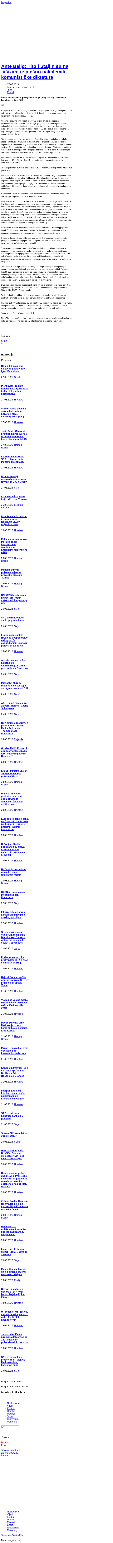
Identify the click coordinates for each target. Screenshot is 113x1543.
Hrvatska (18, 399)
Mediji (17, 1280)
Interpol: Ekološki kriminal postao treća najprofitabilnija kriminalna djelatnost (13, 1094)
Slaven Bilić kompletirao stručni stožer (14, 1134)
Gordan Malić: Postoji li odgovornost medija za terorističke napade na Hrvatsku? (14, 752)
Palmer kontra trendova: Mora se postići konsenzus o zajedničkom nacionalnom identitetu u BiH (14, 546)
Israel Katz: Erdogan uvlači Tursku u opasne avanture (14, 1252)
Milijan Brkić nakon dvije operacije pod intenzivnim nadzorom (14, 1051)
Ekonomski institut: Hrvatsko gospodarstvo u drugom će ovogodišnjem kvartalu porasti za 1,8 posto (14, 640)
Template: (6, 1535)
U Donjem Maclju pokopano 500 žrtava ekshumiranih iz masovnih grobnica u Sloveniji (13, 849)
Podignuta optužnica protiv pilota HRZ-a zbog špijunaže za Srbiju (14, 960)
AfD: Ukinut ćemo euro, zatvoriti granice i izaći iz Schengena (14, 706)
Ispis (10, 90)
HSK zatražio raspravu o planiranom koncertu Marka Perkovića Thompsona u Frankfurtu (14, 728)
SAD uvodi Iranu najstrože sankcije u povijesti (12, 1116)
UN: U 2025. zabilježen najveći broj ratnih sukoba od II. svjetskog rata (14, 599)
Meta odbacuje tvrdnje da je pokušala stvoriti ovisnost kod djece (13, 1272)
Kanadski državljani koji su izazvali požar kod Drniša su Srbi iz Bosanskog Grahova (14, 1072)
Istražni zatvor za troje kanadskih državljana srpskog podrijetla (13, 915)
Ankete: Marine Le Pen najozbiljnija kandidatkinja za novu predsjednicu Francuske (14, 664)
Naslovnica (13, 1403)
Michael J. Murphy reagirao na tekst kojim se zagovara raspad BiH (14, 686)
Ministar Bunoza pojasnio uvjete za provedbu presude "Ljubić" (11, 573)
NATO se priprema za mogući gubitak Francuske (13, 895)
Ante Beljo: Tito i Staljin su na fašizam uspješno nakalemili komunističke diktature (34, 72)
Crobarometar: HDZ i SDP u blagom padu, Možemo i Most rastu (12, 459)
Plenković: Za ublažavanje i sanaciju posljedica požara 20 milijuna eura (13, 1230)
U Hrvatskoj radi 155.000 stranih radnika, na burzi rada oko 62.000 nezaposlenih (14, 1316)
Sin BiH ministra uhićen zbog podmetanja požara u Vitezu (14, 773)
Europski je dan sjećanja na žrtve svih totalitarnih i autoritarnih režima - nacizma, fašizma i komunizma (15, 824)
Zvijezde (18, 739)
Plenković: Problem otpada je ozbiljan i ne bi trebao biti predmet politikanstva (14, 390)
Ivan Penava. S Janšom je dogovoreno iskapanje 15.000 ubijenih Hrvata (14, 520)
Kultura (11, 1408)
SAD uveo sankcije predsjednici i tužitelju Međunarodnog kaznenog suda (13, 1361)
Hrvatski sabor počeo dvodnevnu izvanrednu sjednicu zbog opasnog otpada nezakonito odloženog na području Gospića (14, 1180)
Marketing (12, 1421)
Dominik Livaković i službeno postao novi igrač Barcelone (13, 369)
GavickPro (17, 1535)
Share (4, 341)
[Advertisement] (57, 24)
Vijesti (10, 1405)
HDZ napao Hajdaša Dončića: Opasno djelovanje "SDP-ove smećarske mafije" (12, 1154)
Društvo (11, 1411)
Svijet (17, 487)
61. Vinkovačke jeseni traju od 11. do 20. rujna (14, 497)
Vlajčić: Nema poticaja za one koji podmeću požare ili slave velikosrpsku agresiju (13, 412)
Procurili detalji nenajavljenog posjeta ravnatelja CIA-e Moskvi (14, 479)
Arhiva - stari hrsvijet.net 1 (20, 87)
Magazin (11, 1413)
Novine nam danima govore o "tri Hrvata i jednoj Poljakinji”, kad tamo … (13, 1293)
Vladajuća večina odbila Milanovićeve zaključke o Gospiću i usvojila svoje (14, 1004)
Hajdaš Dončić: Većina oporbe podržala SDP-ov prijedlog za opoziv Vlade (15, 981)
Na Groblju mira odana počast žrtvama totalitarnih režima (13, 872)
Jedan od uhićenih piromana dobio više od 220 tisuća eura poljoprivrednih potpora (14, 1338)
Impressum (13, 1419)
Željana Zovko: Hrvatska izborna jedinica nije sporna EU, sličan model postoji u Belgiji (14, 1205)
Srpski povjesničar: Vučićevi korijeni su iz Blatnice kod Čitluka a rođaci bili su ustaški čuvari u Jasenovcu (13, 937)
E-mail (10, 92)
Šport (17, 377)
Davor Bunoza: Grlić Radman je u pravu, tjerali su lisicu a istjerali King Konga (14, 1026)
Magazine (6, 2)
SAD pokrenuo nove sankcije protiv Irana (12, 619)
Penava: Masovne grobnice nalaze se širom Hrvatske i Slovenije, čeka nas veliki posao (12, 798)
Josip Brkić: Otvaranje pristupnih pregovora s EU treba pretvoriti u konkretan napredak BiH (14, 435)
